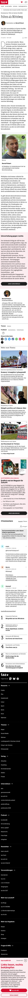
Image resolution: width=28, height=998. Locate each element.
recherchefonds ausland (8, 800)
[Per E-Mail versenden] (2, 339)
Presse (3, 776)
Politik (3, 690)
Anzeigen (3, 938)
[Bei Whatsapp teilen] (16, 339)
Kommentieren (12, 330)
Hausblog (4, 765)
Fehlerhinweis (20, 330)
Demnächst (4, 875)
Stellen (3, 772)
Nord (2, 713)
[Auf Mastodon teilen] (6, 339)
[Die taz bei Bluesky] (14, 679)
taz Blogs (3, 903)
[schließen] (25, 960)
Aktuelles (3, 761)
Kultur (2, 702)
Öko (2, 694)
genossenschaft (5, 792)
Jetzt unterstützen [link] (14, 284)
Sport (2, 706)
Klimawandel (4, 749)
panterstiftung (5, 804)
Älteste (25, 521)
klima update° (5, 827)
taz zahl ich (4, 796)
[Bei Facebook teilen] (13, 339)
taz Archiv (4, 914)
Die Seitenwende (6, 769)
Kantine (3, 930)
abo (2, 788)
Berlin (2, 710)
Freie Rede (4, 835)
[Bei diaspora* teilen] (20, 339)
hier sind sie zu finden (9, 538)
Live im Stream (5, 883)
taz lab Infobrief (5, 863)
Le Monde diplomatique (8, 910)
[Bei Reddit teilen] (23, 339)
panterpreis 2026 (6, 808)
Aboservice (4, 954)
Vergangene (4, 886)
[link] (3, 6)
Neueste (20, 521)
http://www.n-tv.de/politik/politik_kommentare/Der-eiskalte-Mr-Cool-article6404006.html (16, 577)
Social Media (4, 733)
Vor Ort (3, 879)
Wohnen (3, 737)
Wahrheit (3, 717)
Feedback (4, 950)
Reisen (3, 926)
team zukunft (4, 851)
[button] (26, 2)
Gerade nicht (19, 960)
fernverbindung (5, 824)
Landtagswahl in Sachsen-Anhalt (10, 741)
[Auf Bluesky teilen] (9, 339)
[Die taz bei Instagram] (18, 679)
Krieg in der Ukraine (6, 745)
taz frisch (3, 855)
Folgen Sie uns (4, 678)
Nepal (2, 729)
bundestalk (4, 820)
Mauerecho (4, 831)
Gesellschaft (4, 698)
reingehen (4, 839)
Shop (2, 934)
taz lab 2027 (4, 890)
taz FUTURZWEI (5, 906)
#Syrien (9, 326)
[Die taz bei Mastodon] (10, 679)
